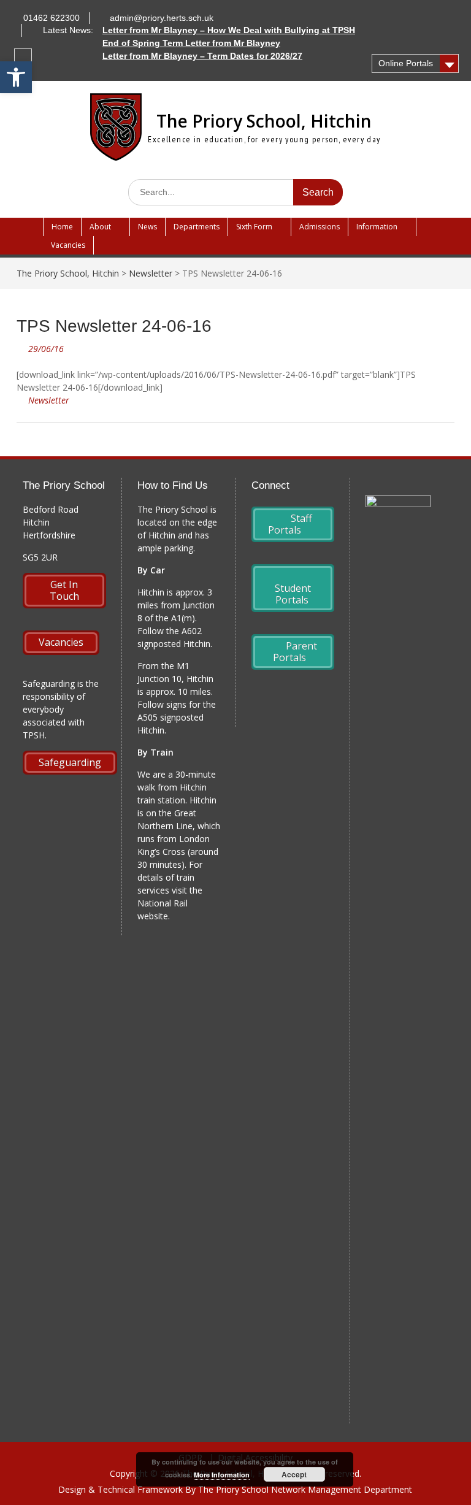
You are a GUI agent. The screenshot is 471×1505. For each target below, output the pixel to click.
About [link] (100, 226)
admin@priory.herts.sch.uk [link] (161, 18)
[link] (16, 77)
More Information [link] (222, 1474)
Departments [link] (197, 226)
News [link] (147, 226)
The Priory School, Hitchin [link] (264, 120)
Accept (294, 1474)
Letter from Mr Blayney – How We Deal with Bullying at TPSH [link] (228, 30)
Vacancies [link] (68, 245)
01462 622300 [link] (51, 18)
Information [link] (376, 226)
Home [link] (62, 226)
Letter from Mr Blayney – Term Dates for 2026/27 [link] (202, 56)
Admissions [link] (319, 226)
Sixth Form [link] (254, 226)
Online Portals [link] (405, 63)
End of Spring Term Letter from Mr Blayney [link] (191, 43)
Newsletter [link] (48, 400)
